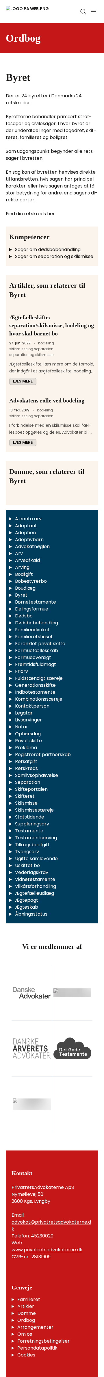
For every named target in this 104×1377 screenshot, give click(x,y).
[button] (22, 381)
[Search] (83, 11)
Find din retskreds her (30, 213)
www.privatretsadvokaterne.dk (47, 1249)
